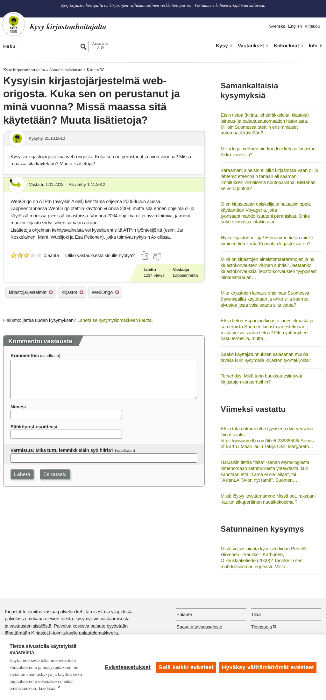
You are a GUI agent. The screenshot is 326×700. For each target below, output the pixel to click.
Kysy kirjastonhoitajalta (24, 69)
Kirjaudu (312, 26)
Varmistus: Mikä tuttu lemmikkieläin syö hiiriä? (62, 450)
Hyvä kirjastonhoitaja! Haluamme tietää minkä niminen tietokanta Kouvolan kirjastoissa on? (267, 240)
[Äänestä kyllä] (145, 255)
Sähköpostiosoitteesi (34, 426)
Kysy (222, 45)
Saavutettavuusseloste (199, 626)
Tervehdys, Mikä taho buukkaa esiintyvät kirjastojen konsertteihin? (261, 378)
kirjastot (69, 292)
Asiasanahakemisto (65, 69)
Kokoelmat (286, 45)
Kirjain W (95, 69)
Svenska (277, 26)
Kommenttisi (25, 355)
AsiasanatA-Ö (100, 46)
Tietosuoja (261, 626)
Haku (9, 46)
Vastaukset (251, 45)
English (295, 26)
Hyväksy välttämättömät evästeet (268, 667)
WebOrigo (102, 292)
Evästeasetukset (128, 667)
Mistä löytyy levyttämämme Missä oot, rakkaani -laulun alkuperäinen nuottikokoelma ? (268, 499)
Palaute (184, 614)
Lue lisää (47, 688)
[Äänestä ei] (157, 257)
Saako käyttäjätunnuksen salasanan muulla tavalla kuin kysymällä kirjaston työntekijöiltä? (266, 357)
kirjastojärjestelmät (27, 292)
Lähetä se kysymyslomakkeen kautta (114, 320)
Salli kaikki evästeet (186, 667)
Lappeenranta (185, 275)
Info (313, 45)
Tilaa (256, 614)
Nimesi (18, 406)
